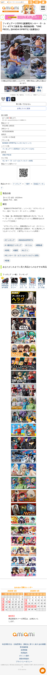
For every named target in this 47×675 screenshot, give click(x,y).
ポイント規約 (24, 656)
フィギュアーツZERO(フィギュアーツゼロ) (18, 149)
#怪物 (7, 261)
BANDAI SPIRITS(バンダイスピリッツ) (16, 143)
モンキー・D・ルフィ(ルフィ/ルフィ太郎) (17, 161)
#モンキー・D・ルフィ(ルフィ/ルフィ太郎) (22, 255)
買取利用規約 (24, 659)
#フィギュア (10, 240)
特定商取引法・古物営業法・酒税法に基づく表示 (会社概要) (24, 644)
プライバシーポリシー (24, 662)
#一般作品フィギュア (13, 245)
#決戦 (7, 250)
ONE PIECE (6, 155)
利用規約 (24, 653)
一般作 (27, 184)
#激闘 (15, 250)
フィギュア (17, 184)
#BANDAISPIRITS (26, 240)
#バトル (29, 245)
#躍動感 (39, 245)
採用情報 (24, 650)
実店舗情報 (24, 647)
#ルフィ (25, 250)
